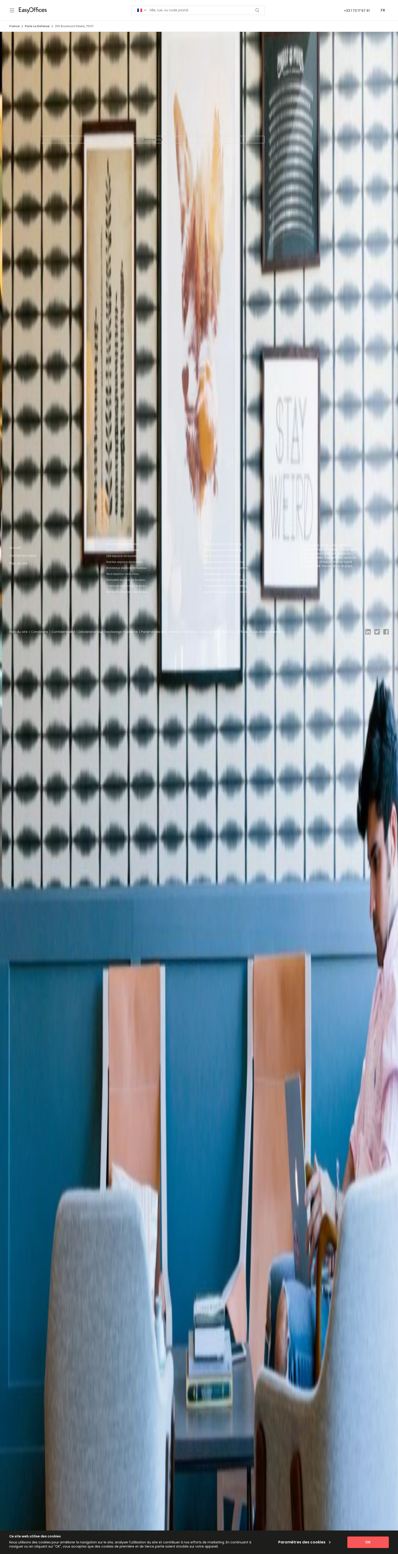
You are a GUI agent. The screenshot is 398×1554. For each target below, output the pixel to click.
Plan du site (18, 563)
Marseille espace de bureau (125, 580)
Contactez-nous (22, 555)
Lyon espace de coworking (222, 550)
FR (383, 10)
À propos (190, 631)
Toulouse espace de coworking (226, 586)
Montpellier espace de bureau (127, 592)
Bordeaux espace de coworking (226, 568)
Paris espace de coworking (222, 544)
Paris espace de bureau (123, 544)
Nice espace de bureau (122, 574)
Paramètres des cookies (160, 631)
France (14, 26)
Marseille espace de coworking (225, 580)
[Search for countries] (142, 10)
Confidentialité (63, 631)
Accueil (15, 547)
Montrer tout (153, 139)
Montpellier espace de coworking (227, 592)
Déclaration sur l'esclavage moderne (108, 631)
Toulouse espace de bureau (126, 586)
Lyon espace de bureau (122, 550)
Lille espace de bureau (122, 556)
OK (368, 1542)
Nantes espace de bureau (124, 562)
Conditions (39, 631)
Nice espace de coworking (222, 574)
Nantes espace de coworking (224, 562)
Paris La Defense (37, 26)
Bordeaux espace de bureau (126, 568)
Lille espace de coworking (222, 556)
